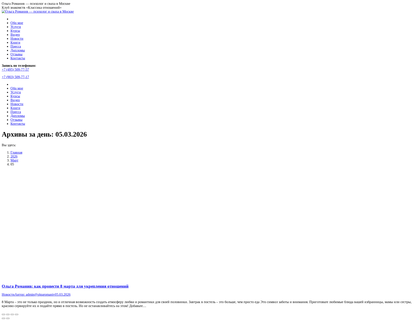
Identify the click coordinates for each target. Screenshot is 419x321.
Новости (8, 294)
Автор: (35, 294)
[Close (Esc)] (3, 314)
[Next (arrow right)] (8, 318)
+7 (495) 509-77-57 (15, 69)
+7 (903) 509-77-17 (15, 77)
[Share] (8, 314)
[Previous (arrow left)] (3, 318)
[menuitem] (16, 23)
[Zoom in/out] (16, 314)
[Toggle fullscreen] (12, 314)
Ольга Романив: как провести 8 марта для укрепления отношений (65, 286)
